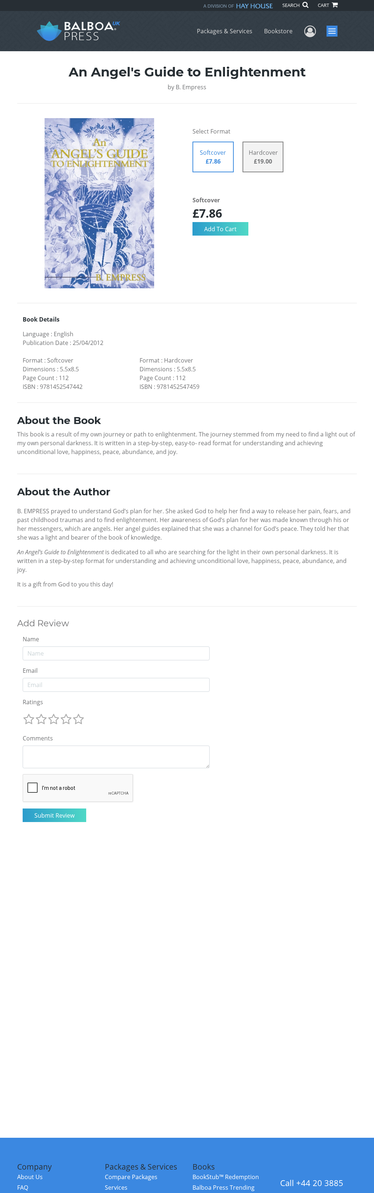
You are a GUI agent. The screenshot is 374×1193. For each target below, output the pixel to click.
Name (31, 639)
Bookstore (278, 31)
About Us (30, 1177)
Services (116, 1187)
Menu (334, 31)
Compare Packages (131, 1177)
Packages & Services (224, 31)
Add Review (43, 623)
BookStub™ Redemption (225, 1177)
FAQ (22, 1187)
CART (324, 5)
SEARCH (291, 5)
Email (30, 671)
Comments (38, 738)
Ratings (33, 702)
